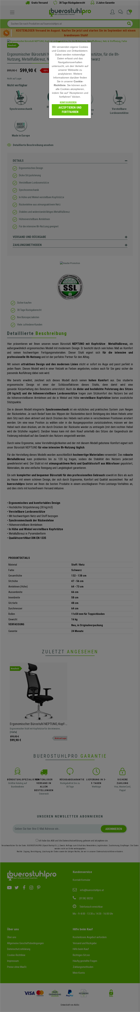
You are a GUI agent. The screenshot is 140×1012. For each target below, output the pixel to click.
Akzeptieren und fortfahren (70, 110)
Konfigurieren (68, 102)
